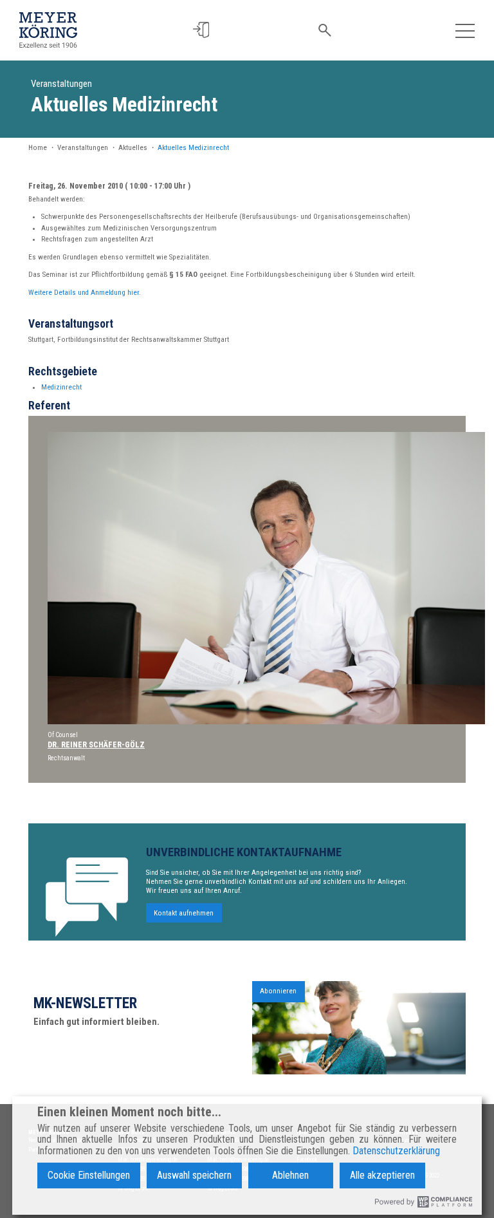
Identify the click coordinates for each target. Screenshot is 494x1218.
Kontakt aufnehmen (184, 912)
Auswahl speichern (194, 1175)
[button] (201, 30)
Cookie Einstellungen (89, 1175)
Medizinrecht (61, 387)
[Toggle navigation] (465, 30)
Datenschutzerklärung (396, 1151)
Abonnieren (278, 991)
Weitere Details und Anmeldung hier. (84, 292)
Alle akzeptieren (382, 1175)
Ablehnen (290, 1175)
